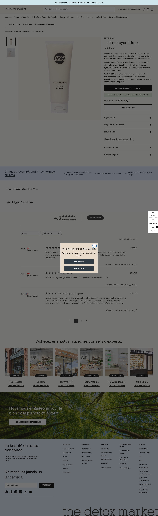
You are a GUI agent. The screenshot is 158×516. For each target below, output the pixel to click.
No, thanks (79, 268)
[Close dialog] (95, 246)
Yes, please (79, 261)
